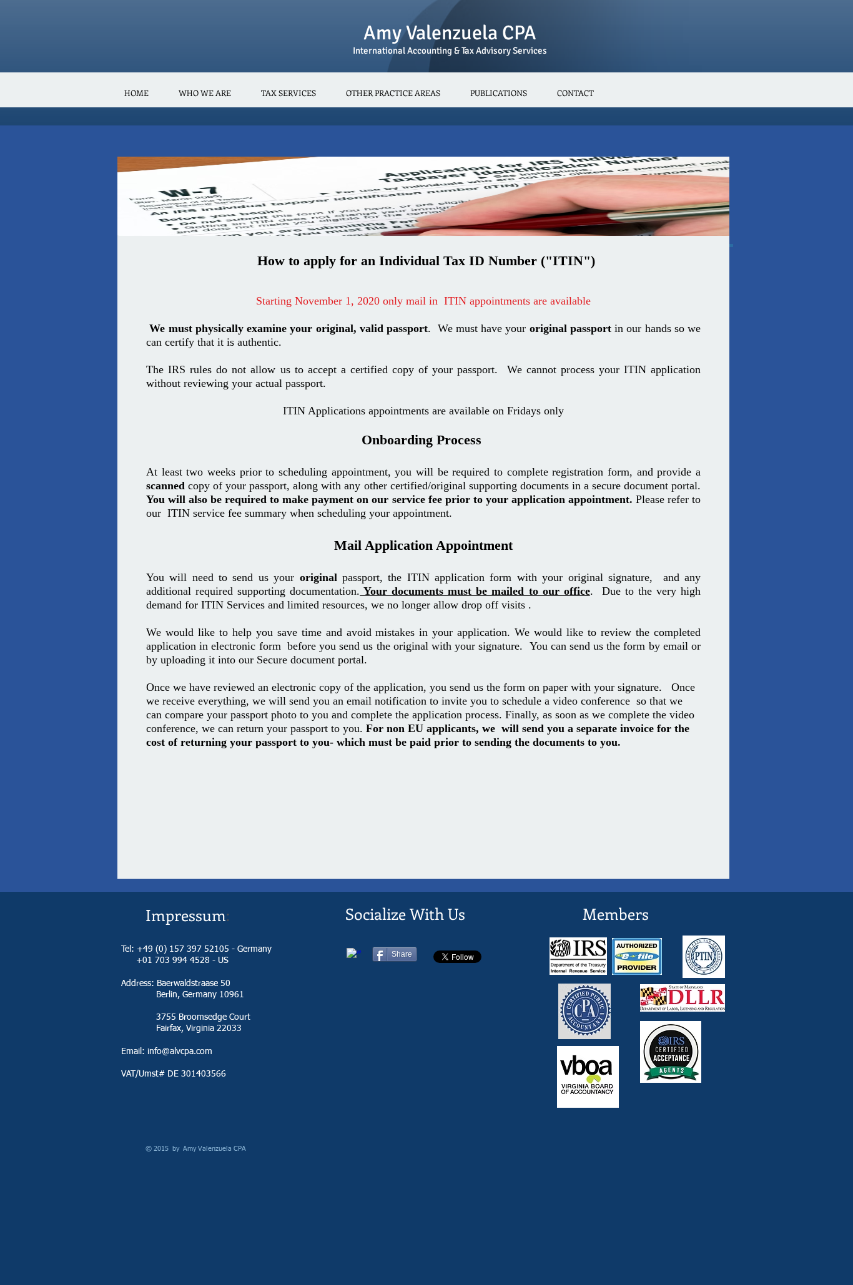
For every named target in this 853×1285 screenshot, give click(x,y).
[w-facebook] (354, 955)
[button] (288, 93)
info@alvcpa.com (179, 1051)
